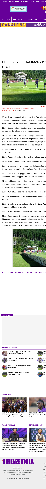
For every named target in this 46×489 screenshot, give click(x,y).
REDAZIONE (24, 1)
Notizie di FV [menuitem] (17, 19)
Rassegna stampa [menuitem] (31, 19)
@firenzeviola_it (22, 110)
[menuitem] (2, 19)
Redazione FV (8, 110)
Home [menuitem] (8, 19)
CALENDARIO (35, 1)
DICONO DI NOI (14, 1)
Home (5, 1)
